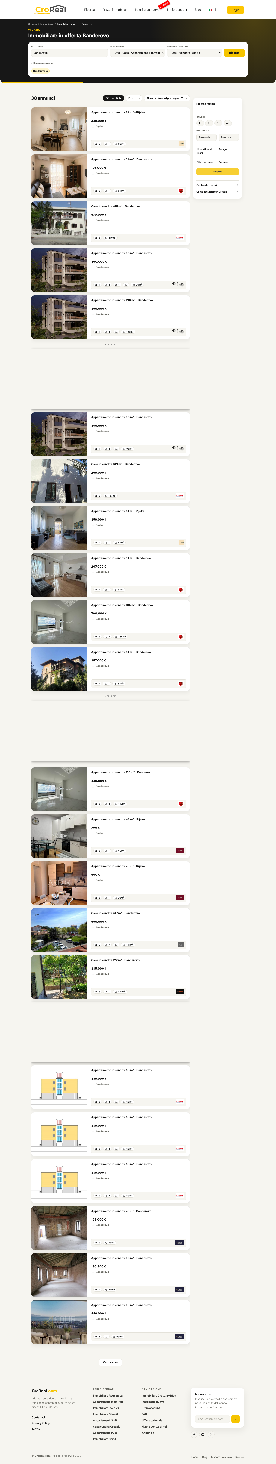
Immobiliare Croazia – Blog (159, 1395)
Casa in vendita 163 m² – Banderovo (115, 464)
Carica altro (110, 1362)
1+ (200, 123)
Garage (223, 149)
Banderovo (40, 71)
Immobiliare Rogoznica (108, 1395)
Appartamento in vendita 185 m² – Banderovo (122, 605)
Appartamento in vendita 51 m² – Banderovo (121, 558)
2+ (209, 123)
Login (235, 10)
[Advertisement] (110, 379)
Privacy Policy (41, 1423)
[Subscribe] (235, 1419)
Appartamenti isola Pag (108, 1401)
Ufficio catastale (152, 1420)
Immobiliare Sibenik (105, 1414)
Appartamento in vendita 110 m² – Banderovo (121, 772)
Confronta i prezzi (217, 185)
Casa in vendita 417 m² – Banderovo (115, 913)
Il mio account (177, 9)
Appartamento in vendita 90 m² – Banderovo (121, 1258)
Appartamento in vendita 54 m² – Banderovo (121, 159)
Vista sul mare (205, 162)
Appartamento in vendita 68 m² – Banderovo (121, 1070)
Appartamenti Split (105, 1420)
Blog (198, 9)
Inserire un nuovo (149, 8)
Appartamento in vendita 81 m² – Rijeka (117, 511)
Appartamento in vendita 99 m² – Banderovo (121, 1305)
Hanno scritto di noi (154, 1426)
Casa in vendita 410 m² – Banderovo (115, 206)
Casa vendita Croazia (106, 1426)
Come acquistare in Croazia (217, 191)
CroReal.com (43, 1455)
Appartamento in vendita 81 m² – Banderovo (121, 652)
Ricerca (89, 9)
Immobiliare (47, 24)
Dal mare (223, 162)
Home (194, 1457)
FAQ (144, 1414)
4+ (227, 123)
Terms (36, 1429)
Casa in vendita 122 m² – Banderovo (115, 960)
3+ (218, 123)
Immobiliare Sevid (104, 1439)
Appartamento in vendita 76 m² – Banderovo (121, 1211)
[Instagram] (202, 1434)
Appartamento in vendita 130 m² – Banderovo (122, 300)
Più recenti (112, 98)
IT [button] (215, 9)
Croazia (32, 24)
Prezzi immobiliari (115, 9)
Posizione (37, 46)
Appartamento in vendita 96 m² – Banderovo (121, 253)
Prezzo (132, 98)
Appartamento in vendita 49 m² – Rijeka (118, 819)
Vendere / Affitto (177, 46)
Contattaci (38, 1417)
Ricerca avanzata (43, 63)
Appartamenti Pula (105, 1432)
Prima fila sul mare (204, 151)
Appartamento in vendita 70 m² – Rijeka (118, 866)
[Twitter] (211, 1434)
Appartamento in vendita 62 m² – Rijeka (118, 112)
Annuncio (148, 1432)
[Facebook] (194, 1434)
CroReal (44, 1390)
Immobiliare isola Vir (106, 1408)
